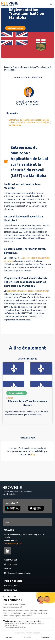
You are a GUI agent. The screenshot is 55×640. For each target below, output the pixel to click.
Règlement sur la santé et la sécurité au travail (27, 291)
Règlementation (10, 564)
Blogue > (17, 67)
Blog (33, 454)
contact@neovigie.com (13, 543)
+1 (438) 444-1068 (11, 540)
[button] (51, 4)
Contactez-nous (10, 590)
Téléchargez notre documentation (17, 573)
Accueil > (8, 67)
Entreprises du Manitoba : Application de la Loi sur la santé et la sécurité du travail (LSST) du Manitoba (30, 122)
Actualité (7, 569)
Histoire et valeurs (11, 586)
